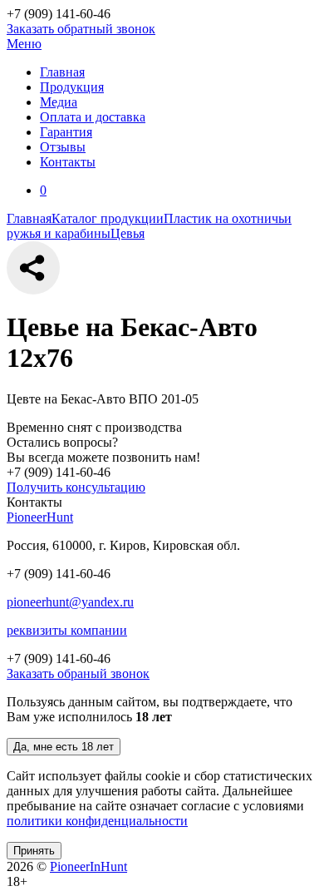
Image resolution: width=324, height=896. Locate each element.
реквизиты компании (67, 630)
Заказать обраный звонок (78, 673)
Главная (29, 218)
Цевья (127, 233)
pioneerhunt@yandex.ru (70, 602)
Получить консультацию (76, 487)
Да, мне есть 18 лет (63, 746)
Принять (34, 850)
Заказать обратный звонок (81, 29)
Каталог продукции (108, 218)
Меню (24, 44)
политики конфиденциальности (97, 821)
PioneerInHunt (88, 866)
